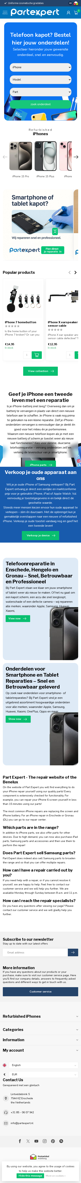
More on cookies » (56, 1175)
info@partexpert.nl (22, 1123)
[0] (76, 12)
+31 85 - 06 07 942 (22, 1112)
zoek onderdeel (41, 104)
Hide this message (30, 1176)
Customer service (40, 991)
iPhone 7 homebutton (20, 322)
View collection (38, 371)
